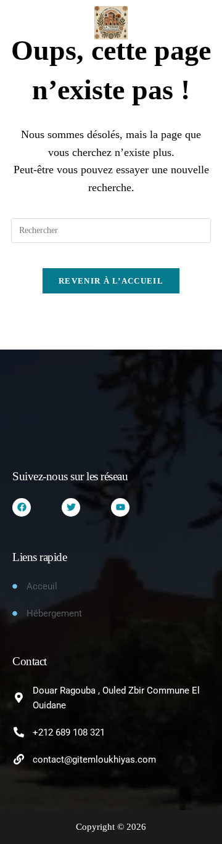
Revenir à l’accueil (111, 280)
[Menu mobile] (17, 23)
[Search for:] (32, 23)
